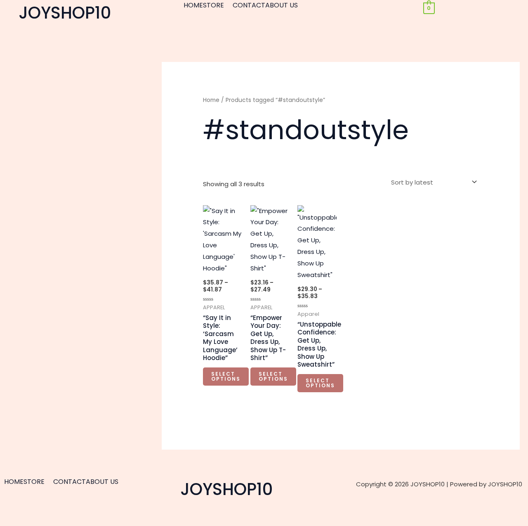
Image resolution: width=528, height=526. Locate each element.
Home (211, 100)
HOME (193, 5)
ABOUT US (281, 5)
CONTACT (249, 5)
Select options (225, 376)
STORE (213, 5)
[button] (218, 5)
